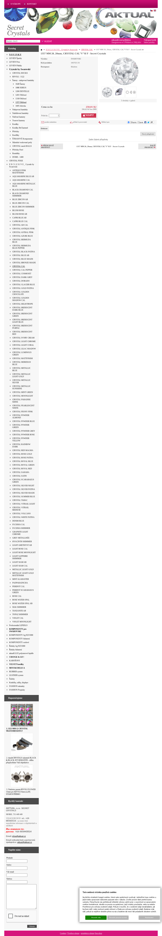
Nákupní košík (150, 40)
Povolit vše (96, 917)
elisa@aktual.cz (19, 836)
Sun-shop (98, 933)
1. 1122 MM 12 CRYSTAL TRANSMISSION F (17, 729)
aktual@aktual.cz (24, 842)
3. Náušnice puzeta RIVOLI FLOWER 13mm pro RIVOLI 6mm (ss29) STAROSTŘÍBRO (21, 791)
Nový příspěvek (148, 134)
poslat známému (50, 122)
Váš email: (10, 872)
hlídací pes (105, 122)
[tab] (44, 128)
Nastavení (149, 917)
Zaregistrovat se (117, 42)
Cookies (63, 933)
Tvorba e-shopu (73, 933)
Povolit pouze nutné (118, 917)
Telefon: (9, 879)
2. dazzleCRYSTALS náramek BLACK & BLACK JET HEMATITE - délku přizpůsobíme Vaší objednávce (21, 760)
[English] (155, 10)
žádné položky (149, 42)
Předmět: (9, 858)
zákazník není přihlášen (121, 40)
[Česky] (151, 10)
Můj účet (137, 42)
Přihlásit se (129, 42)
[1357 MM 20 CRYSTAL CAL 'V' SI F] (124, 71)
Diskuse (44, 128)
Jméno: (9, 865)
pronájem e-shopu (87, 933)
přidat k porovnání (80, 122)
